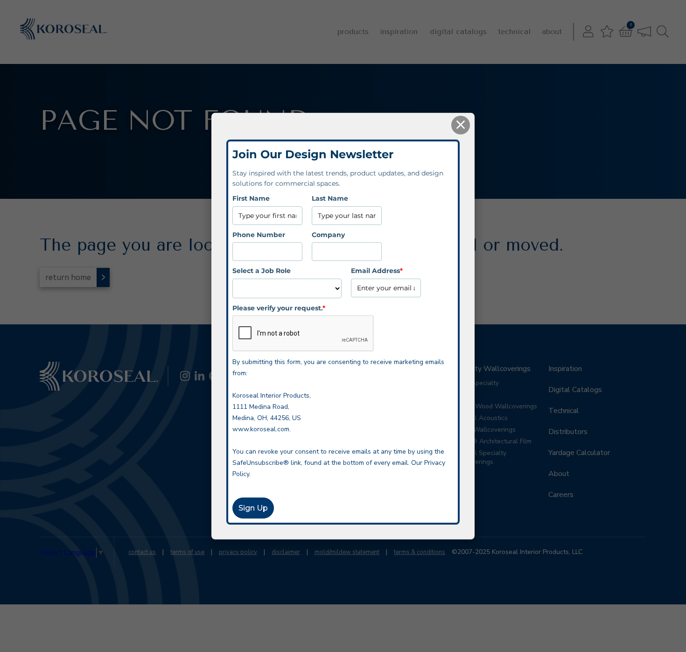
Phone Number (258, 234)
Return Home (68, 277)
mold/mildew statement (347, 552)
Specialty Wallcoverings (491, 369)
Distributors (568, 432)
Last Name (330, 198)
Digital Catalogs (458, 31)
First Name (251, 198)
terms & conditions (419, 552)
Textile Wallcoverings (483, 429)
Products (353, 31)
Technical (514, 31)
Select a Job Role (261, 270)
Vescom (462, 394)
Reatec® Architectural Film (491, 441)
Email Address (377, 270)
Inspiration (399, 31)
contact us (142, 552)
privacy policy (238, 552)
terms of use (187, 552)
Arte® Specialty (475, 383)
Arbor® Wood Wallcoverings (494, 406)
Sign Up (253, 508)
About (552, 31)
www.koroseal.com (260, 429)
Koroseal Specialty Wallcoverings (478, 457)
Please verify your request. (278, 307)
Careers (561, 495)
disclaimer (286, 552)
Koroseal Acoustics (479, 418)
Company (328, 234)
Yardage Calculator (579, 453)
